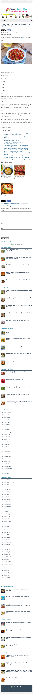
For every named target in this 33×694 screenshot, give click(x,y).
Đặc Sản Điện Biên (6, 422)
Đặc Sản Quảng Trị (6, 559)
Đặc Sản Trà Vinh (6, 523)
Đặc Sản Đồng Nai (6, 499)
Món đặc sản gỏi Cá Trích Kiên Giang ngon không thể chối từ (19, 298)
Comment (3, 210)
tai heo (5, 105)
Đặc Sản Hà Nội (5, 429)
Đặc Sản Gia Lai (5, 575)
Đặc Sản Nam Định (6, 449)
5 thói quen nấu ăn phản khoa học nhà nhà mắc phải (18, 612)
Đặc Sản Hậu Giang (6, 504)
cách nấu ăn (3, 203)
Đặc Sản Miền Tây (6, 514)
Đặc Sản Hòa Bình (6, 436)
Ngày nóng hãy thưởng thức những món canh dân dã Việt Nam (18, 645)
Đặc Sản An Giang (6, 479)
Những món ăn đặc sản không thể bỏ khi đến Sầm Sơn (18, 589)
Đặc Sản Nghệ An (6, 544)
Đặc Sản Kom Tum (6, 577)
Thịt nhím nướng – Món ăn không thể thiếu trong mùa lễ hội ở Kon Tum (19, 402)
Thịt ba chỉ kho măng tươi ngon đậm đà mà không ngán (17, 663)
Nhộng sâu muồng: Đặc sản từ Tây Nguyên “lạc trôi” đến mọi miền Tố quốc (18, 387)
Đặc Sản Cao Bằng (6, 419)
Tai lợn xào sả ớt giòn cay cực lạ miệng (13, 134)
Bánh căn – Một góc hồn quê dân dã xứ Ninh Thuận (18, 361)
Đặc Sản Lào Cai (5, 446)
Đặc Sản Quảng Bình (6, 551)
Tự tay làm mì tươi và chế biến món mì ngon (14, 142)
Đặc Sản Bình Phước (6, 492)
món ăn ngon (24, 37)
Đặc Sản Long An (5, 511)
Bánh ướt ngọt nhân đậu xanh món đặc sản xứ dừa (18, 638)
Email (2, 228)
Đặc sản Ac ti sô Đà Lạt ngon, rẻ (14, 379)
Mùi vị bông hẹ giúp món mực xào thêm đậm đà (14, 139)
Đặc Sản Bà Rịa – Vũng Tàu (8, 482)
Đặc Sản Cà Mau (5, 494)
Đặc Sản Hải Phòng (6, 434)
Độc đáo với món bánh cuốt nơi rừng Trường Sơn (19, 622)
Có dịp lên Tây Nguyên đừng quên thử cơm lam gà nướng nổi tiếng (18, 372)
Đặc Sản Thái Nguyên (6, 466)
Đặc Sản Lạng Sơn (6, 444)
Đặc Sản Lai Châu (6, 441)
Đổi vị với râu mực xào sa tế (10, 143)
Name (2, 223)
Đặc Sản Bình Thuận (6, 534)
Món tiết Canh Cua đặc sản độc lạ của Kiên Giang (19, 312)
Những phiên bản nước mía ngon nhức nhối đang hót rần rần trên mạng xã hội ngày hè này (18, 604)
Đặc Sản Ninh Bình (6, 451)
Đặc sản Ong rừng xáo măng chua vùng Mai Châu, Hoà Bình (17, 273)
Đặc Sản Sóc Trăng (6, 516)
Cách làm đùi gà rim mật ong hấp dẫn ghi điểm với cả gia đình (18, 656)
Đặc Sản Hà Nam (5, 427)
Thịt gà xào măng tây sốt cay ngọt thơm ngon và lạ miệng (17, 157)
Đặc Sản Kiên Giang (6, 509)
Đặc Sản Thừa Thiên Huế (7, 564)
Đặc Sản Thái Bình (6, 463)
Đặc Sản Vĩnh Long (6, 526)
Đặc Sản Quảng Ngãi (6, 556)
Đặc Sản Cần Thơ (6, 496)
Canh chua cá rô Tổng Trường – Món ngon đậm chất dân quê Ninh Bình (18, 258)
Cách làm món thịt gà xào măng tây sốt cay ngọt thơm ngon (17, 159)
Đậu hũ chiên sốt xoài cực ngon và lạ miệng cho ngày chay (17, 133)
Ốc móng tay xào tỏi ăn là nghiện (11, 140)
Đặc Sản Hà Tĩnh (5, 539)
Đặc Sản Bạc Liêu (6, 484)
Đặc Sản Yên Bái (5, 473)
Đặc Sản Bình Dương (6, 489)
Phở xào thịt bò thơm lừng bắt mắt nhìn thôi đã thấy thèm (17, 146)
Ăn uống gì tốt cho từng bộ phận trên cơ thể (17, 596)
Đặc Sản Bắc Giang (6, 412)
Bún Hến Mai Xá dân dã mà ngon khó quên (17, 346)
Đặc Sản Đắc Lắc (6, 570)
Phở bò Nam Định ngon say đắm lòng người (17, 264)
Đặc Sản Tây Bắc (6, 461)
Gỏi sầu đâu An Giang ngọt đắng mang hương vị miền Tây (19, 306)
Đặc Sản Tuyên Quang (7, 468)
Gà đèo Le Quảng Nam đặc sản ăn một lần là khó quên (19, 331)
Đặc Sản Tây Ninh (6, 518)
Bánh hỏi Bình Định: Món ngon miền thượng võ (18, 353)
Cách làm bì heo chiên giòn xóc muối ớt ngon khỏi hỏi (18, 678)
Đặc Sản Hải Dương (6, 432)
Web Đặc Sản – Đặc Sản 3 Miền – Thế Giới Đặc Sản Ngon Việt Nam (18, 689)
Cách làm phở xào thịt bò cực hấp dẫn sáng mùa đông (16, 148)
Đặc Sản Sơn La (5, 458)
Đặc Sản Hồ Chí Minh (6, 506)
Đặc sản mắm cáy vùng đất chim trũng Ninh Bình (19, 279)
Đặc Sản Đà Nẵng (6, 537)
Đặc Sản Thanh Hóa (6, 561)
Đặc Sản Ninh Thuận (6, 547)
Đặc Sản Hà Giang (6, 424)
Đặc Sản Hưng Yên (6, 439)
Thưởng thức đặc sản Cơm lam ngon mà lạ (17, 394)
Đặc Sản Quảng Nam (6, 554)
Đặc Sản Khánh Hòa (6, 542)
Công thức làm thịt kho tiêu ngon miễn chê (13, 155)
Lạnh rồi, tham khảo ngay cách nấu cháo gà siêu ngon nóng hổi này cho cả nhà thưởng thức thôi (19, 671)
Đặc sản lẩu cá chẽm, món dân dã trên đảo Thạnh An (19, 291)
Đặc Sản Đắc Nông (6, 572)
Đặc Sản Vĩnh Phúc (6, 471)
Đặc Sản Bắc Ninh (6, 417)
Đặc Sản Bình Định (6, 532)
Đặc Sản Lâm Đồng (6, 580)
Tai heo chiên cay (24, 203)
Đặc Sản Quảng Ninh (6, 456)
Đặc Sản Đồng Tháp (6, 501)
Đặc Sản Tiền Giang (6, 521)
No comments (4, 28)
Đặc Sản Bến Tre (5, 487)
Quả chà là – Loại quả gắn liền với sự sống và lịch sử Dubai (18, 630)
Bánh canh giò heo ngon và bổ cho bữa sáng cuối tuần (16, 145)
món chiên (14, 203)
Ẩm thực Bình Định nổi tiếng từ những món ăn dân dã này (18, 339)
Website (2, 233)
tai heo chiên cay (26, 39)
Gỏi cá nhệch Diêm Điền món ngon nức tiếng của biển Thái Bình (19, 250)
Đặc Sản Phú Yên (6, 549)
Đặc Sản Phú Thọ (6, 454)
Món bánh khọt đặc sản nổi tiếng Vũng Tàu (17, 320)
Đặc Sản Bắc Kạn (6, 414)
